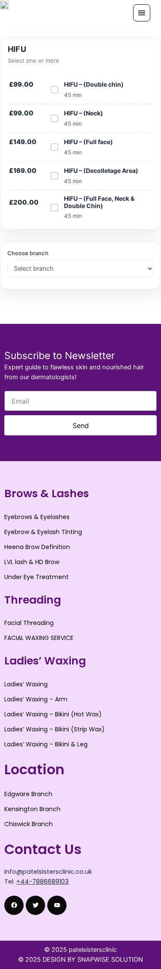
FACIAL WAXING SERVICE (38, 638)
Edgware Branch (28, 794)
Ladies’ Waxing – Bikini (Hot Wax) (53, 714)
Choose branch (28, 253)
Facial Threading (29, 623)
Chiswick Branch (28, 824)
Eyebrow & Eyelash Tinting (43, 532)
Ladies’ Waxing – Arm (35, 699)
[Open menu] (141, 12)
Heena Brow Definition (37, 547)
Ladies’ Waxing (26, 684)
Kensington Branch (32, 809)
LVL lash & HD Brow (31, 562)
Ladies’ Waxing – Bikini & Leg (46, 744)
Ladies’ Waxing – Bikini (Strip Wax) (54, 729)
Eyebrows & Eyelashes (37, 517)
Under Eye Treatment (36, 577)
